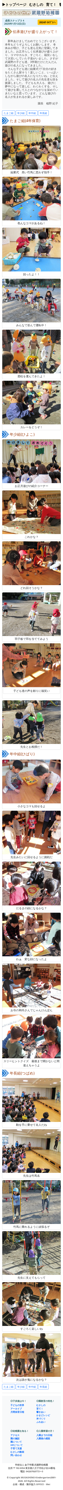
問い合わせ (16, 1455)
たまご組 (8, 113)
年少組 (21, 113)
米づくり (41, 1418)
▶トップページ (14, 4)
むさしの (36, 4)
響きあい (41, 1411)
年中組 (32, 113)
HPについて (16, 1445)
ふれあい (41, 1421)
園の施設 (15, 1438)
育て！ (51, 4)
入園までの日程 (44, 1435)
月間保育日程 (17, 1411)
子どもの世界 (17, 1405)
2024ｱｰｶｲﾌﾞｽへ (47, 22)
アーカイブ (16, 1408)
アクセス (15, 1435)
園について (16, 1441)
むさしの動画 (17, 1451)
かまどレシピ (43, 1415)
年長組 (43, 113)
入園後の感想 (43, 1438)
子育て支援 (16, 1448)
